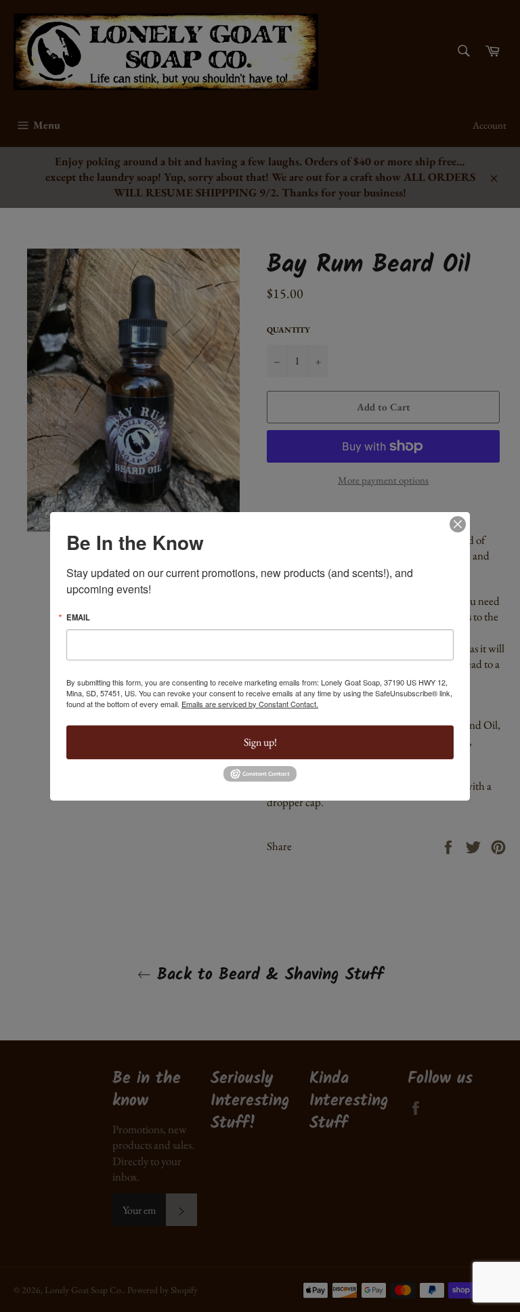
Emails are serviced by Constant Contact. (249, 703)
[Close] (458, 523)
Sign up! (260, 742)
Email (78, 616)
